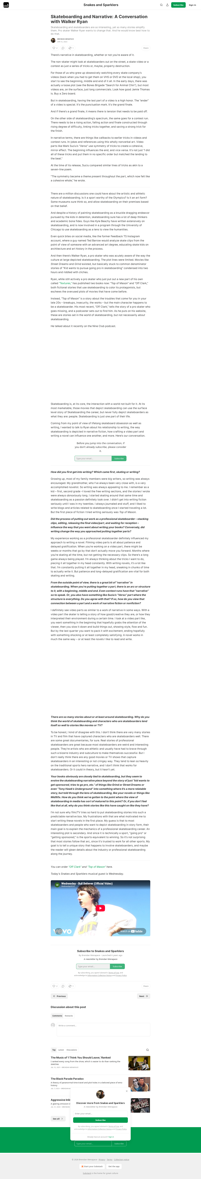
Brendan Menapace (65, 39)
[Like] (52, 1092)
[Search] (161, 5)
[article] (100, 1064)
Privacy (102, 1159)
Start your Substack (93, 1166)
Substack (87, 1173)
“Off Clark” (75, 866)
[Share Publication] (167, 5)
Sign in (192, 5)
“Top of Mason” (96, 866)
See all (56, 1118)
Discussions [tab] (72, 1050)
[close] (127, 1091)
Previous (61, 996)
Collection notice (121, 1159)
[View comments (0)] (63, 48)
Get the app (114, 1166)
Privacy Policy (121, 1129)
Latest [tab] (61, 1050)
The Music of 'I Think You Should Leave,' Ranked (81, 1057)
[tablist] (62, 1016)
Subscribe (178, 5)
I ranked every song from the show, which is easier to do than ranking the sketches (85, 1062)
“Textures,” (65, 283)
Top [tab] (54, 1050)
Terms (109, 1159)
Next (141, 996)
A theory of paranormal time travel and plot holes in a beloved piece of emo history (86, 1084)
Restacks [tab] (69, 1016)
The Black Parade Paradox (67, 1078)
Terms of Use (113, 1126)
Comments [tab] (57, 1016)
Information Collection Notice (100, 1129)
